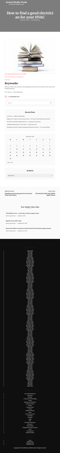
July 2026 (30, 252)
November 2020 (30, 342)
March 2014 (30, 370)
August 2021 (30, 330)
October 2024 (30, 280)
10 (16, 149)
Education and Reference (30, 402)
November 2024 (30, 278)
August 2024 (30, 282)
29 (49, 155)
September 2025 (30, 265)
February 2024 (30, 290)
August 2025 (30, 266)
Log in (30, 440)
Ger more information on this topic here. (14, 77)
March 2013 (30, 386)
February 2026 (30, 258)
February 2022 (30, 322)
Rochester (30, 424)
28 (43, 155)
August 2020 (30, 346)
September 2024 (30, 281)
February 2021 (30, 338)
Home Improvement (17, 92)
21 (43, 152)
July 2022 (30, 315)
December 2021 (30, 325)
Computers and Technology (30, 398)
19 (30, 152)
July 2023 (30, 300)
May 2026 (30, 254)
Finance (30, 405)
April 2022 (30, 319)
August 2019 (30, 353)
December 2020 (30, 341)
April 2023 (30, 303)
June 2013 (30, 382)
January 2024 (30, 292)
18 (23, 152)
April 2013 (30, 384)
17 (16, 152)
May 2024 (30, 286)
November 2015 (30, 355)
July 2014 (30, 364)
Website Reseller (30, 432)
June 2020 (30, 349)
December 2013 (30, 374)
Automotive (30, 395)
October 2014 (30, 361)
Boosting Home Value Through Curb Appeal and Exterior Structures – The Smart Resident (28, 127)
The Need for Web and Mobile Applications (45, 194)
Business (30, 397)
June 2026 (30, 253)
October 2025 (30, 264)
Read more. (7, 79)
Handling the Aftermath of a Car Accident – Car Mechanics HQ (22, 124)
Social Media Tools (35, 20)
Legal (30, 419)
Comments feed (30, 443)
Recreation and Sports (30, 422)
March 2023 (30, 305)
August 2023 (30, 298)
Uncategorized (30, 431)
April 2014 (30, 368)
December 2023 (30, 293)
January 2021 (30, 339)
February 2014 (30, 371)
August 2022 (30, 314)
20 (36, 152)
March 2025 (30, 273)
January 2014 (30, 372)
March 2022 (30, 321)
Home (30, 412)
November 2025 (30, 262)
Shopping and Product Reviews (30, 427)
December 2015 (30, 354)
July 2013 (30, 380)
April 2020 (30, 351)
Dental (30, 400)
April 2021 (30, 335)
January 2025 (30, 276)
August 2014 (30, 363)
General (30, 409)
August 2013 (30, 379)
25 (23, 155)
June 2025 (30, 269)
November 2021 (30, 326)
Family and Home (30, 403)
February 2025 (30, 274)
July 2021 (30, 331)
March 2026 (30, 257)
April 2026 (30, 256)
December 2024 (30, 277)
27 (36, 155)
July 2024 (30, 284)
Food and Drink (30, 407)
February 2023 (30, 306)
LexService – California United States (16, 116)
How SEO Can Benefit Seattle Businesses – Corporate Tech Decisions (24, 121)
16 (10, 152)
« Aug (8, 162)
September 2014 (30, 362)
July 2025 (30, 268)
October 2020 (30, 343)
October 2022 (30, 311)
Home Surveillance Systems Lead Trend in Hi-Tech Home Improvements (28, 228)
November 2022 (30, 310)
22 (49, 152)
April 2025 (30, 272)
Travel (30, 429)
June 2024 (30, 285)
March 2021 (30, 337)
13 (36, 149)
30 (10, 158)
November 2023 (30, 294)
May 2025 (30, 270)
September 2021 (30, 329)
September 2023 (30, 297)
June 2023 (30, 301)
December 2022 (30, 309)
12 (30, 149)
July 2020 (30, 347)
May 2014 (30, 367)
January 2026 (30, 260)
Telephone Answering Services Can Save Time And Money (18, 194)
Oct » (12, 162)
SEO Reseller (30, 425)
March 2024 (30, 289)
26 (30, 155)
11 (23, 149)
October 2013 (30, 376)
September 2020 (30, 345)
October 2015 (30, 357)
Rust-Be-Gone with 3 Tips (13, 221)
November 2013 (30, 375)
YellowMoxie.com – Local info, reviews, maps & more (22, 213)
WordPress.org (30, 444)
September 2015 (30, 358)
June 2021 (30, 333)
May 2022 (30, 318)
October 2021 (30, 327)
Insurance (30, 417)
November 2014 (30, 359)
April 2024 (30, 288)
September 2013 (30, 378)
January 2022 (30, 323)
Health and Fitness (30, 410)
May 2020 (30, 350)
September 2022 (30, 313)
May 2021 (30, 334)
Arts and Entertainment (30, 393)
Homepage (30, 415)
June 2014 (30, 366)
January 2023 (30, 307)
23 (10, 155)
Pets (30, 420)
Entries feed (30, 441)
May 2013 (30, 383)
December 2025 (30, 261)
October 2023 (30, 296)
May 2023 (30, 302)
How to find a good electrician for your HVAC (15, 74)
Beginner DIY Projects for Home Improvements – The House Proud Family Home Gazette (28, 119)
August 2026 (30, 250)
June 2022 (30, 317)
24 (16, 155)
